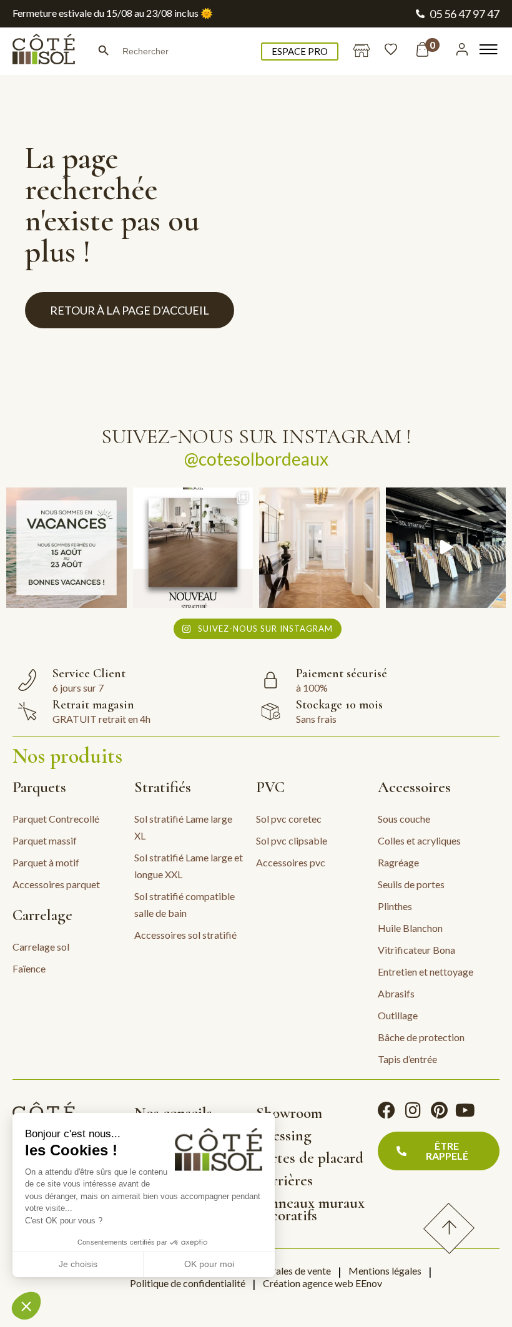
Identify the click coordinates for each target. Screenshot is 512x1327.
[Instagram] (412, 1110)
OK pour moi (209, 1264)
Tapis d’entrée (407, 1059)
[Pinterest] (439, 1110)
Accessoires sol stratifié (185, 935)
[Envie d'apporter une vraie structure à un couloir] (319, 547)
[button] (26, 1306)
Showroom (289, 1113)
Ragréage (398, 862)
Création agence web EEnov (322, 1283)
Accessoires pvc (290, 862)
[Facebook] (386, 1110)
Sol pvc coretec (289, 819)
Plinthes (395, 906)
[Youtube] (465, 1110)
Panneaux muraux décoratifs (310, 1209)
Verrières (284, 1180)
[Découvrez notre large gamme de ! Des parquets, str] (446, 547)
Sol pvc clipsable (291, 840)
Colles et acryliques (419, 840)
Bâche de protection (421, 1037)
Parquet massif (44, 840)
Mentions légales (384, 1270)
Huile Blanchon (410, 928)
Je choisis (78, 1264)
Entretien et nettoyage (425, 971)
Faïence (29, 968)
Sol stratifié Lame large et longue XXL (188, 865)
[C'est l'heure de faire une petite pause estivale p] (66, 547)
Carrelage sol (40, 946)
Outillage (398, 1015)
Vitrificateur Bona (416, 950)
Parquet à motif (45, 862)
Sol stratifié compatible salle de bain (184, 904)
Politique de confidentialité (187, 1283)
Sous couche (404, 819)
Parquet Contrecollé (55, 819)
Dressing (284, 1135)
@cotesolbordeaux (256, 458)
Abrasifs (396, 993)
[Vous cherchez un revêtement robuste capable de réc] (193, 547)
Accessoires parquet (56, 884)
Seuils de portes (411, 884)
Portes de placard (309, 1157)
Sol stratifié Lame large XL (183, 827)
